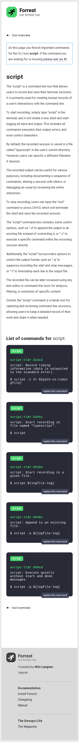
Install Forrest (27, 694)
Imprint (23, 672)
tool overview (21, 35)
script (16, 351)
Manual (22, 705)
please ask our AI (55, 59)
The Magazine (27, 726)
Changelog (25, 699)
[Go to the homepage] (30, 16)
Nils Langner (44, 667)
